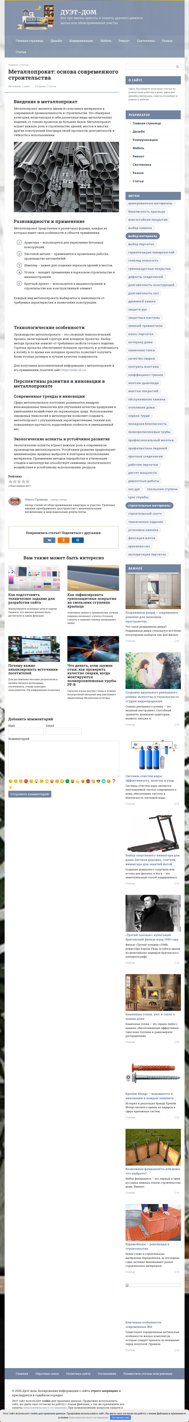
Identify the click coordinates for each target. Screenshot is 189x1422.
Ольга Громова (36, 499)
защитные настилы (144, 318)
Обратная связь (47, 1373)
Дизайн (56, 40)
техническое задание (145, 522)
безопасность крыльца (146, 212)
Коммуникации (81, 40)
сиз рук (134, 489)
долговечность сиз (143, 293)
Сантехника (146, 40)
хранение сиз (139, 546)
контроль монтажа (143, 367)
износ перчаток (141, 334)
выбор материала (142, 236)
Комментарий (18, 739)
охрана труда (139, 416)
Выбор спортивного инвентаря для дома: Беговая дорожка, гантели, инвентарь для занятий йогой (153, 859)
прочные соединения (145, 456)
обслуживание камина (147, 399)
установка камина (143, 530)
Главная (22, 1373)
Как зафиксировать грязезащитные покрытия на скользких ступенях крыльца (91, 600)
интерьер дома (140, 342)
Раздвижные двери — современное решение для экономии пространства (152, 616)
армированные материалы (150, 203)
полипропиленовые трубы (149, 432)
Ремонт (124, 40)
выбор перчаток (141, 244)
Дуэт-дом (79, 12)
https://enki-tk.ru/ (73, 370)
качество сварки (141, 358)
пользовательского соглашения (45, 1407)
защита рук (137, 309)
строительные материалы (149, 505)
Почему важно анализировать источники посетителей (33, 669)
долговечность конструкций (151, 285)
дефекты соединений (145, 277)
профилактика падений (147, 448)
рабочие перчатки (143, 465)
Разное (167, 40)
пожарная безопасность (147, 424)
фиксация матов (141, 538)
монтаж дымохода (143, 383)
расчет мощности (142, 473)
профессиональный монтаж (151, 440)
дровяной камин (142, 301)
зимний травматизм (145, 326)
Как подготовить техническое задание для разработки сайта (31, 598)
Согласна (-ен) (120, 1417)
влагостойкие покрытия (148, 220)
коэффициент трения (145, 375)
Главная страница (29, 40)
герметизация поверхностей (151, 252)
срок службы (138, 497)
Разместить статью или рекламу (147, 1373)
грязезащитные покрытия (149, 269)
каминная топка (141, 350)
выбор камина (140, 228)
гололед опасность (143, 260)
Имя (11, 725)
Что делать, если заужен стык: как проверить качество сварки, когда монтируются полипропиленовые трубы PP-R (91, 675)
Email (50, 725)
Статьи (21, 52)
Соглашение (107, 1373)
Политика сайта (78, 1373)
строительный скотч (145, 514)
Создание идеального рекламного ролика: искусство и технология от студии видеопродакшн (152, 696)
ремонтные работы (143, 481)
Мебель (105, 40)
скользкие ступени (162, 489)
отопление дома (141, 407)
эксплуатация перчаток (147, 554)
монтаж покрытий (143, 391)
